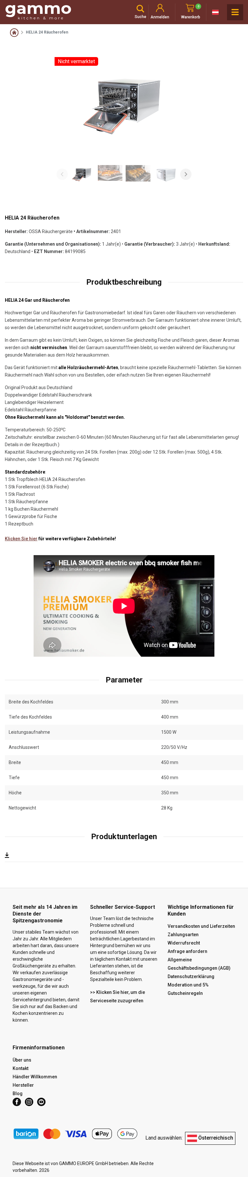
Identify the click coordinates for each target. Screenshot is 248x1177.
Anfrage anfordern (187, 951)
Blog (18, 1093)
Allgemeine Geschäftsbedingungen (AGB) (199, 964)
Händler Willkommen (35, 1076)
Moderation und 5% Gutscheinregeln (188, 989)
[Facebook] (17, 1102)
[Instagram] (29, 1102)
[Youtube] (41, 1102)
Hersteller (23, 1085)
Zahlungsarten (183, 934)
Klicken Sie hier (21, 538)
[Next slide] (185, 174)
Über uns (22, 1060)
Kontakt (20, 1068)
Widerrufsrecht (184, 943)
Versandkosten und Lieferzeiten (201, 926)
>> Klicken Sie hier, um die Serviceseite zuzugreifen (117, 996)
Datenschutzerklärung (191, 976)
